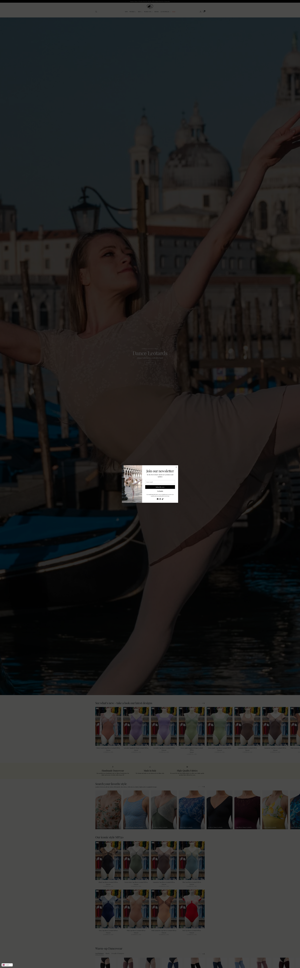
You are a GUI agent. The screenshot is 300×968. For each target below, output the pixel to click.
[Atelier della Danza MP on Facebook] (158, 499)
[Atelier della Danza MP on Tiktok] (163, 499)
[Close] (176, 467)
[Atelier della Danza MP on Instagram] (160, 499)
